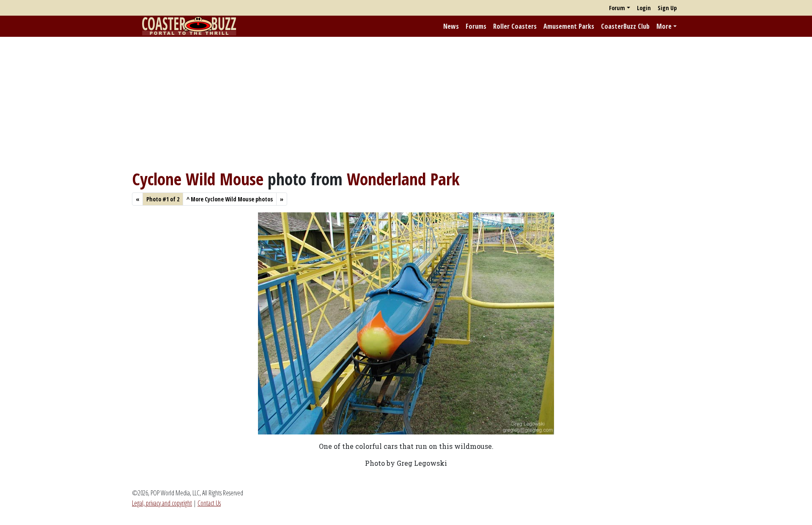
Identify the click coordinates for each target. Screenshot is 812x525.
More (664, 26)
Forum (617, 8)
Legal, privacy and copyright (162, 503)
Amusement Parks (568, 26)
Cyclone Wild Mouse (197, 178)
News (451, 26)
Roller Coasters (515, 26)
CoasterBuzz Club (625, 26)
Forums (476, 26)
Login (644, 8)
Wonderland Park (403, 178)
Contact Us (209, 503)
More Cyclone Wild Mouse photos (230, 199)
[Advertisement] (406, 103)
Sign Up (667, 8)
